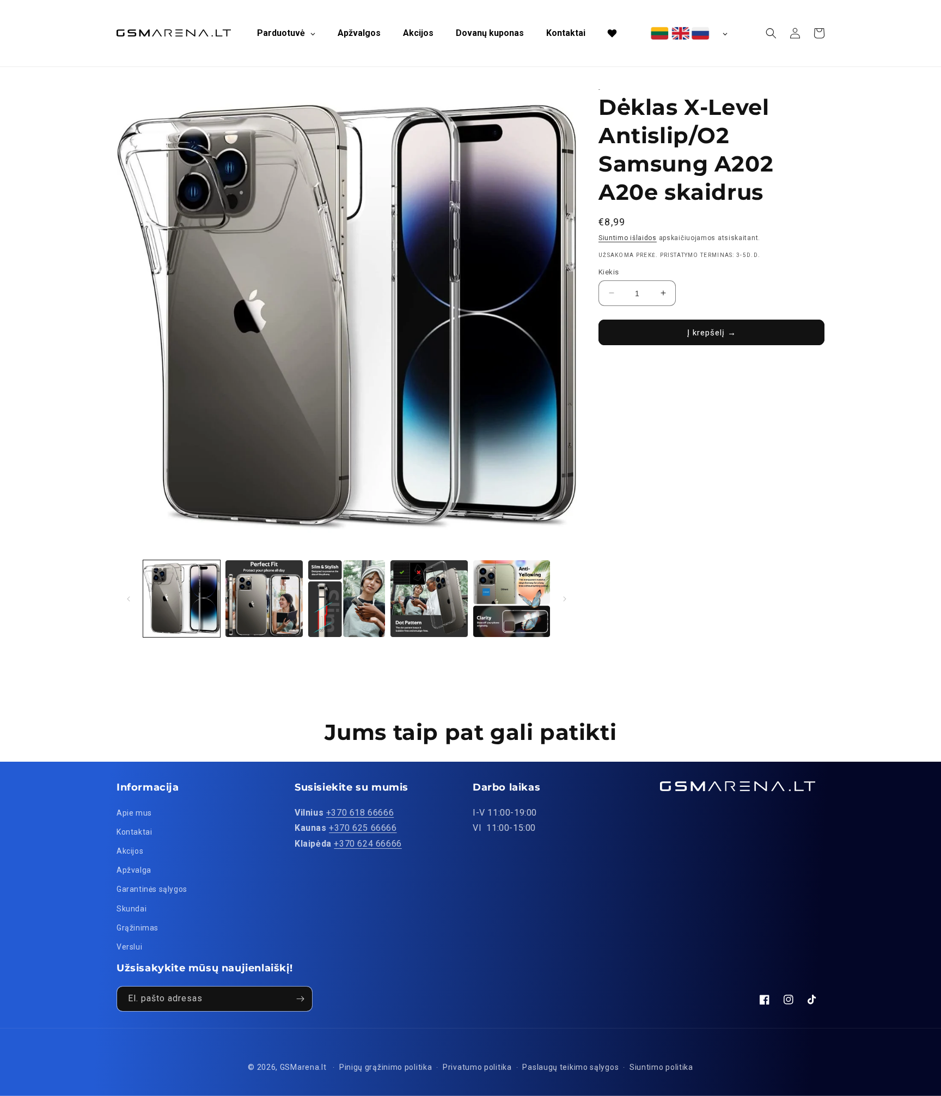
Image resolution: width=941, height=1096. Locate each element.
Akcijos (130, 851)
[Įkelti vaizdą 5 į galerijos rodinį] (511, 598)
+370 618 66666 (360, 812)
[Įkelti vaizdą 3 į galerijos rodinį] (346, 598)
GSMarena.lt (303, 1067)
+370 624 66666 (367, 843)
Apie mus (134, 813)
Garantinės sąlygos (152, 889)
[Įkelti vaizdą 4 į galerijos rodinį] (428, 598)
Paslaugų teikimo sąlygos (570, 1067)
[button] (771, 33)
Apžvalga (134, 870)
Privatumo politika (477, 1067)
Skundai (131, 908)
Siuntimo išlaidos (627, 238)
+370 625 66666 (362, 828)
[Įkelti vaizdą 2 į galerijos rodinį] (263, 598)
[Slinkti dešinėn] (565, 599)
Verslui (129, 946)
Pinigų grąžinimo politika (385, 1067)
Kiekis (608, 271)
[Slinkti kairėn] (128, 599)
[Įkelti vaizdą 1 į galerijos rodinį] (181, 598)
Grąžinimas (137, 927)
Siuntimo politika (661, 1067)
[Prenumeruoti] (300, 999)
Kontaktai (134, 832)
